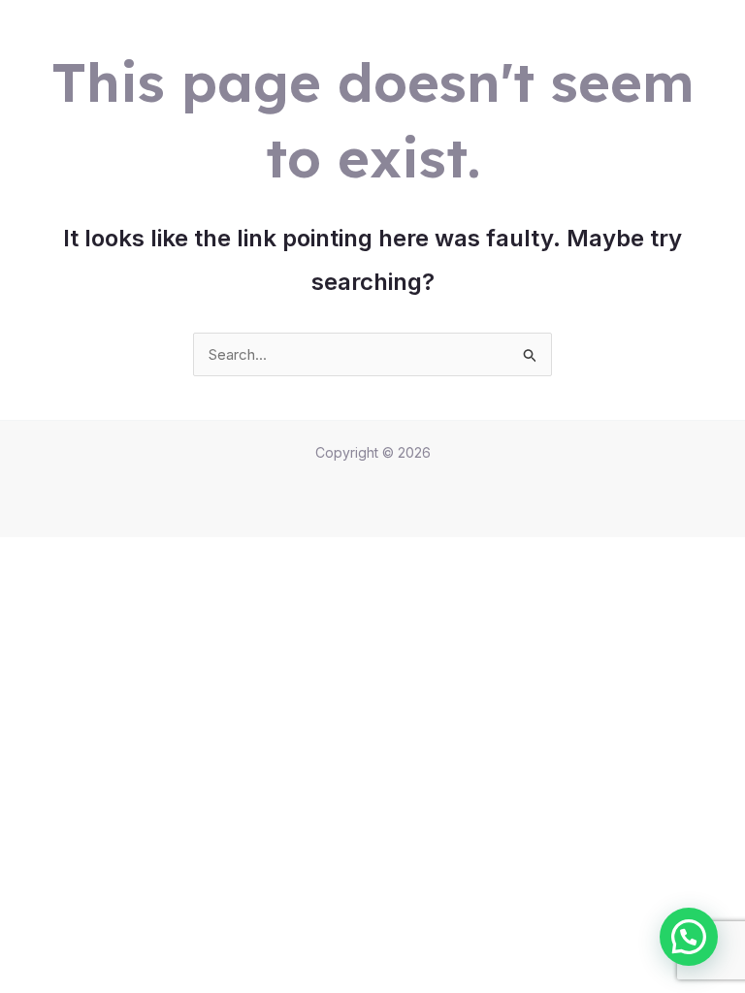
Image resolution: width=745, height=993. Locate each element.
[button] (689, 937)
